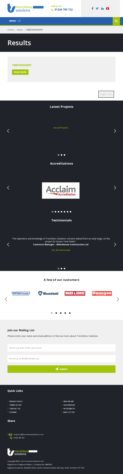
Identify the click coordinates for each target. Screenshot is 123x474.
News (20, 29)
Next (114, 130)
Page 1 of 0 (106, 94)
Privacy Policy (15, 401)
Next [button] (116, 298)
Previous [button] (6, 298)
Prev (8, 130)
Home (11, 29)
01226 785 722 (64, 9)
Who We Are (68, 401)
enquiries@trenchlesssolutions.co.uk (28, 434)
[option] (21, 293)
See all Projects (60, 127)
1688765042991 (22, 65)
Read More (20, 72)
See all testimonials (60, 250)
